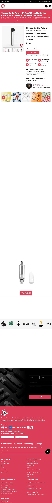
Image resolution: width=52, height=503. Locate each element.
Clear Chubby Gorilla (31, 74)
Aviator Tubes (9, 17)
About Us (3, 461)
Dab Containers (30, 470)
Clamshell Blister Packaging (33, 469)
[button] (3, 97)
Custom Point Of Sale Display (8, 489)
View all (28, 476)
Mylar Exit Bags (30, 474)
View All (3, 495)
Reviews (7, 1)
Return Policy (4, 470)
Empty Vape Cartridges (26, 292)
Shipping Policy (4, 472)
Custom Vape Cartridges (7, 482)
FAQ (2, 465)
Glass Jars (29, 467)
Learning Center (5, 463)
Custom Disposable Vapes (7, 484)
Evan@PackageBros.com (40, 86)
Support (2, 1)
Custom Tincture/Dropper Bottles (9, 491)
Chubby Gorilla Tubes (40, 73)
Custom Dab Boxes (5, 487)
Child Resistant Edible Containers (34, 472)
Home (2, 17)
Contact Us (4, 469)
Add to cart (33, 52)
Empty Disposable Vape (32, 463)
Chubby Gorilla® (30, 465)
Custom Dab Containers (6, 485)
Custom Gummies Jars (6, 493)
